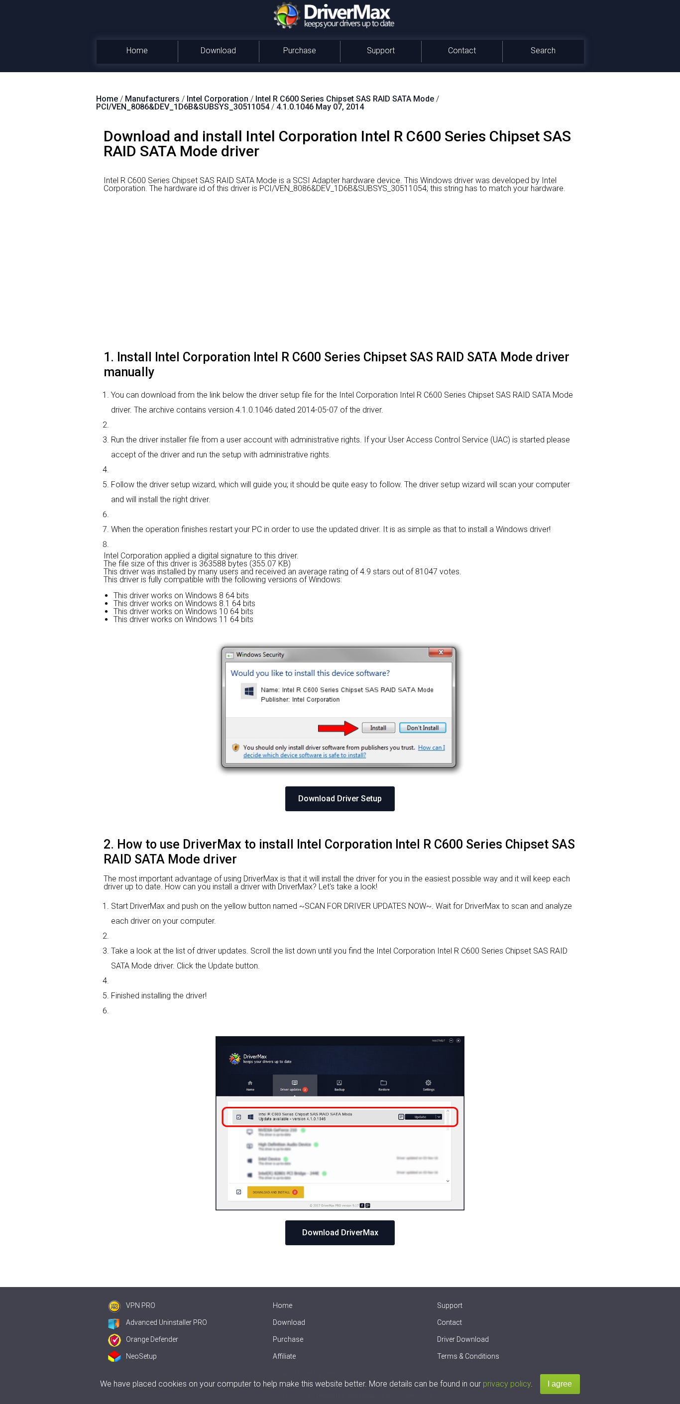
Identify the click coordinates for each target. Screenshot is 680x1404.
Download (218, 50)
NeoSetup (141, 1356)
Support (381, 50)
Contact (462, 50)
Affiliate (284, 1356)
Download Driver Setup (340, 798)
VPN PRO (140, 1305)
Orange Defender (152, 1339)
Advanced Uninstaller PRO (166, 1322)
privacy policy (507, 1384)
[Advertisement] (340, 275)
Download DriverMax (340, 1232)
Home (137, 50)
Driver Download (463, 1339)
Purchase (299, 50)
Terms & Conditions (468, 1356)
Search (543, 50)
